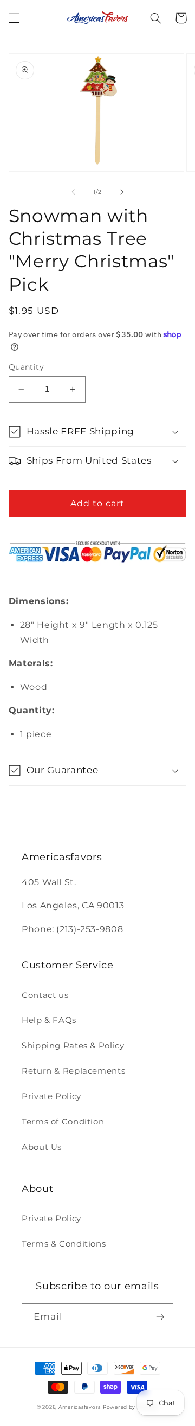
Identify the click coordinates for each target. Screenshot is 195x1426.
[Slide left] (73, 192)
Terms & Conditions (64, 1244)
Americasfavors (79, 1407)
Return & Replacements (73, 1071)
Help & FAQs (49, 1020)
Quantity (26, 367)
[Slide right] (122, 192)
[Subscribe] (160, 1316)
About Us (42, 1147)
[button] (14, 17)
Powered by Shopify (130, 1407)
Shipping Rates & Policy (73, 1045)
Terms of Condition (63, 1122)
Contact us (45, 995)
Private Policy (51, 1096)
